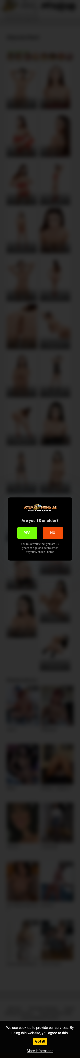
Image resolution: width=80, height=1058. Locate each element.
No (52, 533)
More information (40, 1051)
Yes (27, 533)
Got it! (40, 1041)
